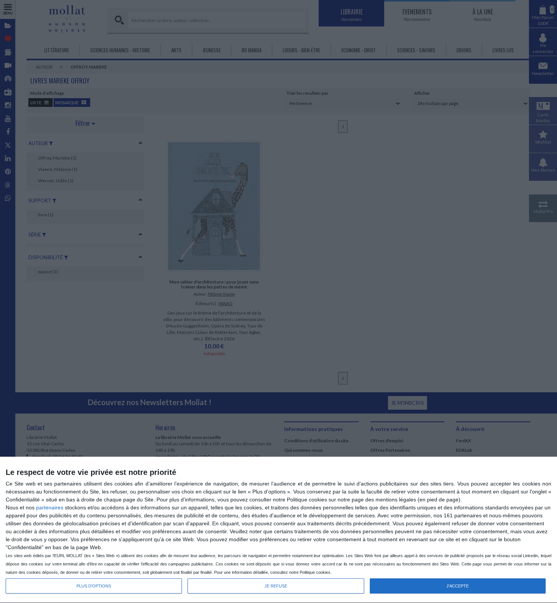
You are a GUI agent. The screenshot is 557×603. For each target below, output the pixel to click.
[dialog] (278, 530)
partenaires (49, 507)
